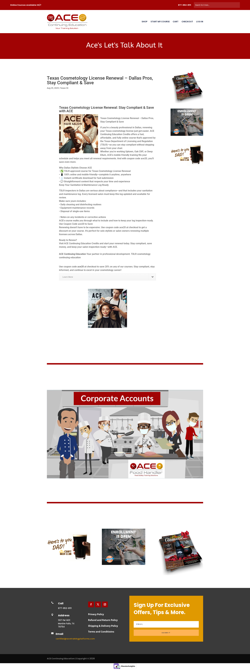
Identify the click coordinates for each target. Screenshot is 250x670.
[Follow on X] (98, 604)
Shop (144, 21)
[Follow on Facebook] (91, 604)
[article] (107, 262)
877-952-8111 (184, 5)
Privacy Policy (96, 614)
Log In (199, 21)
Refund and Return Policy (103, 620)
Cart (175, 21)
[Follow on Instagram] (105, 604)
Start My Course (160, 21)
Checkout (187, 21)
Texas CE (64, 88)
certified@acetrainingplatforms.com (75, 638)
